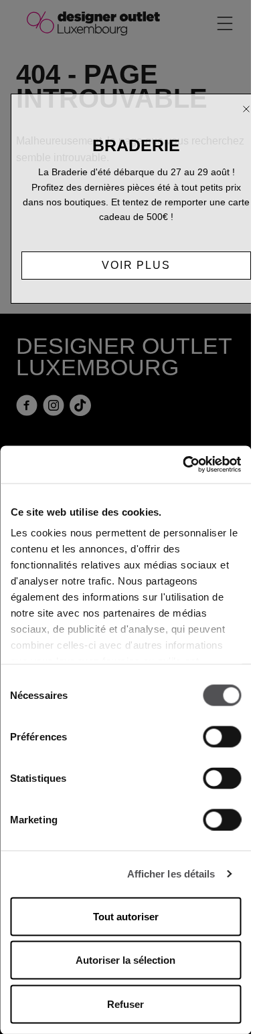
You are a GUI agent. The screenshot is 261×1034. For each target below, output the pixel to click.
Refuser (125, 1003)
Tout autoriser (126, 916)
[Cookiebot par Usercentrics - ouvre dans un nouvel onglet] (182, 465)
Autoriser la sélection (125, 960)
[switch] (222, 736)
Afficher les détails (171, 874)
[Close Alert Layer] (246, 109)
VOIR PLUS (136, 265)
